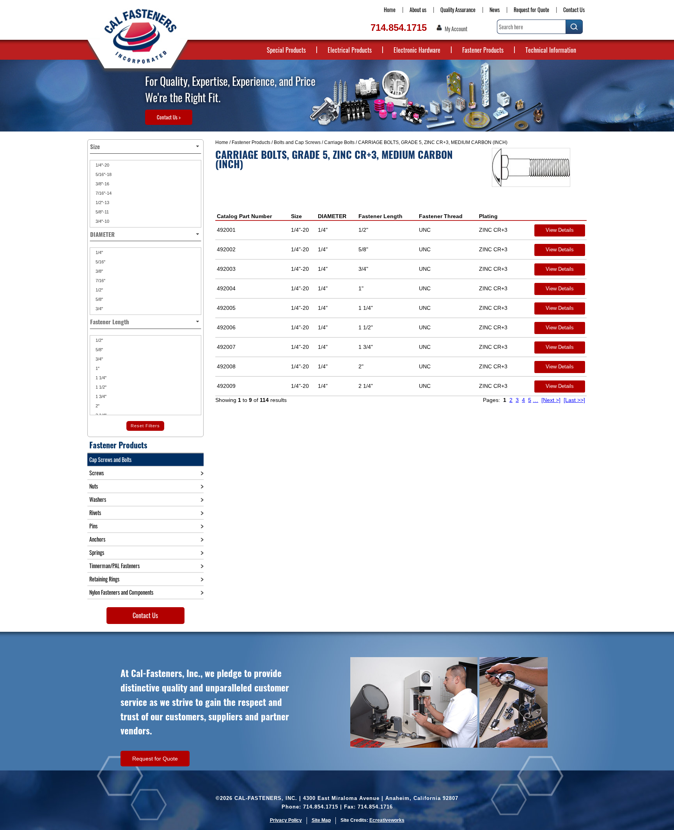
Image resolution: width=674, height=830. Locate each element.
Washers (97, 499)
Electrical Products (350, 50)
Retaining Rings (104, 579)
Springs (96, 552)
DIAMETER (332, 216)
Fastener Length (380, 216)
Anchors (97, 539)
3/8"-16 (101, 183)
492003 (226, 269)
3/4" (98, 308)
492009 (226, 386)
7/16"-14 (103, 193)
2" (96, 405)
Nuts (93, 486)
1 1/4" (100, 377)
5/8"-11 (101, 212)
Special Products (286, 50)
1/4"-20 (101, 165)
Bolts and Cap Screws (297, 142)
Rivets (95, 512)
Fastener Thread (441, 216)
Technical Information (550, 50)
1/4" (98, 252)
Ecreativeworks (386, 820)
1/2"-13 (101, 202)
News (495, 9)
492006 (226, 327)
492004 (226, 288)
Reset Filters (145, 425)
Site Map (321, 820)
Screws (96, 473)
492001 (226, 230)
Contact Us (574, 9)
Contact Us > (169, 117)
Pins (93, 526)
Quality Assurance (457, 9)
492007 (226, 347)
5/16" (99, 261)
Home (390, 9)
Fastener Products (483, 50)
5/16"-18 (103, 174)
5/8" (98, 299)
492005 (226, 308)
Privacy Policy (286, 820)
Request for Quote (531, 9)
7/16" (99, 280)
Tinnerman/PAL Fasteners (114, 566)
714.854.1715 (399, 27)
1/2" (98, 290)
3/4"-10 (101, 221)
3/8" (98, 271)
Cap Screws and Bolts (110, 459)
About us (418, 9)
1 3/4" (100, 396)
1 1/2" (100, 387)
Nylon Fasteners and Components (121, 592)
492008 (226, 366)
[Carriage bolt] (531, 167)
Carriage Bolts (339, 142)
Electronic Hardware (417, 50)
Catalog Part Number (244, 216)
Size (296, 216)
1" (96, 368)
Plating (488, 216)
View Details (560, 230)
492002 (226, 249)
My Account (456, 29)
